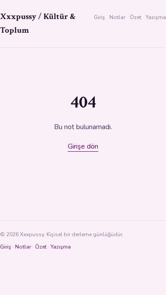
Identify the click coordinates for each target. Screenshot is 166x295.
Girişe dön (83, 146)
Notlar (117, 17)
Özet (135, 17)
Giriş (99, 17)
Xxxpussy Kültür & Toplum (38, 23)
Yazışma (156, 17)
